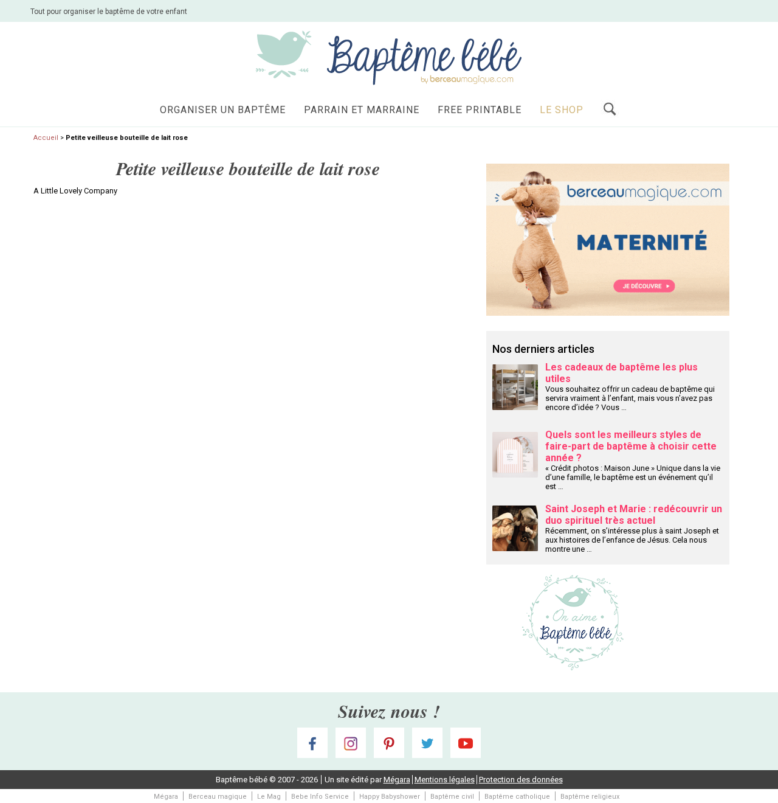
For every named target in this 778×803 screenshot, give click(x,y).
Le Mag (269, 797)
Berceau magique (217, 797)
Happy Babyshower (389, 797)
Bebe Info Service (320, 797)
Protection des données (521, 779)
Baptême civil (452, 797)
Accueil (45, 138)
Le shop (562, 110)
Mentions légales (445, 779)
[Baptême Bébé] (389, 56)
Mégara (397, 779)
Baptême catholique (517, 797)
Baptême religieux (589, 797)
